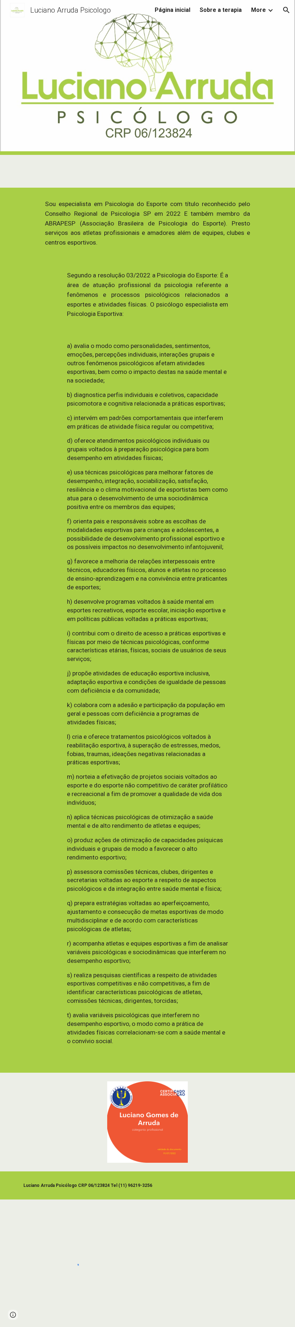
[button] (286, 10)
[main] (147, 223)
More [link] (258, 9)
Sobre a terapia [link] (221, 9)
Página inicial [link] (172, 9)
